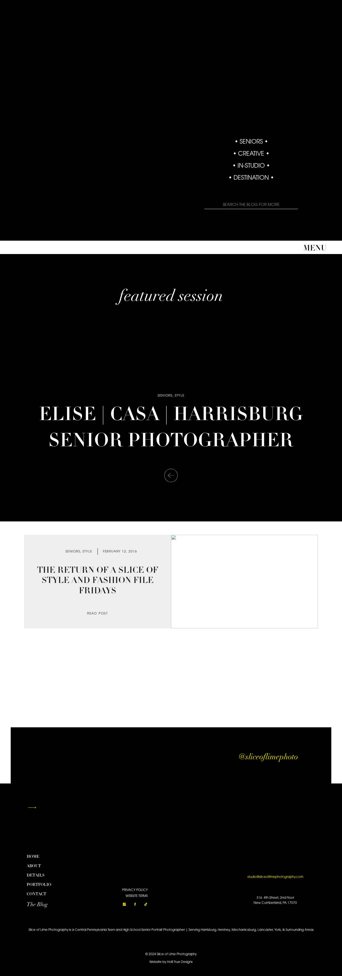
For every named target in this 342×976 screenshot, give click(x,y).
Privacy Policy (135, 890)
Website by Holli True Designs (171, 962)
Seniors (165, 395)
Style (179, 395)
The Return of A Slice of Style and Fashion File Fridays (97, 580)
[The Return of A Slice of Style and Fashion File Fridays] (244, 581)
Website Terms (137, 896)
